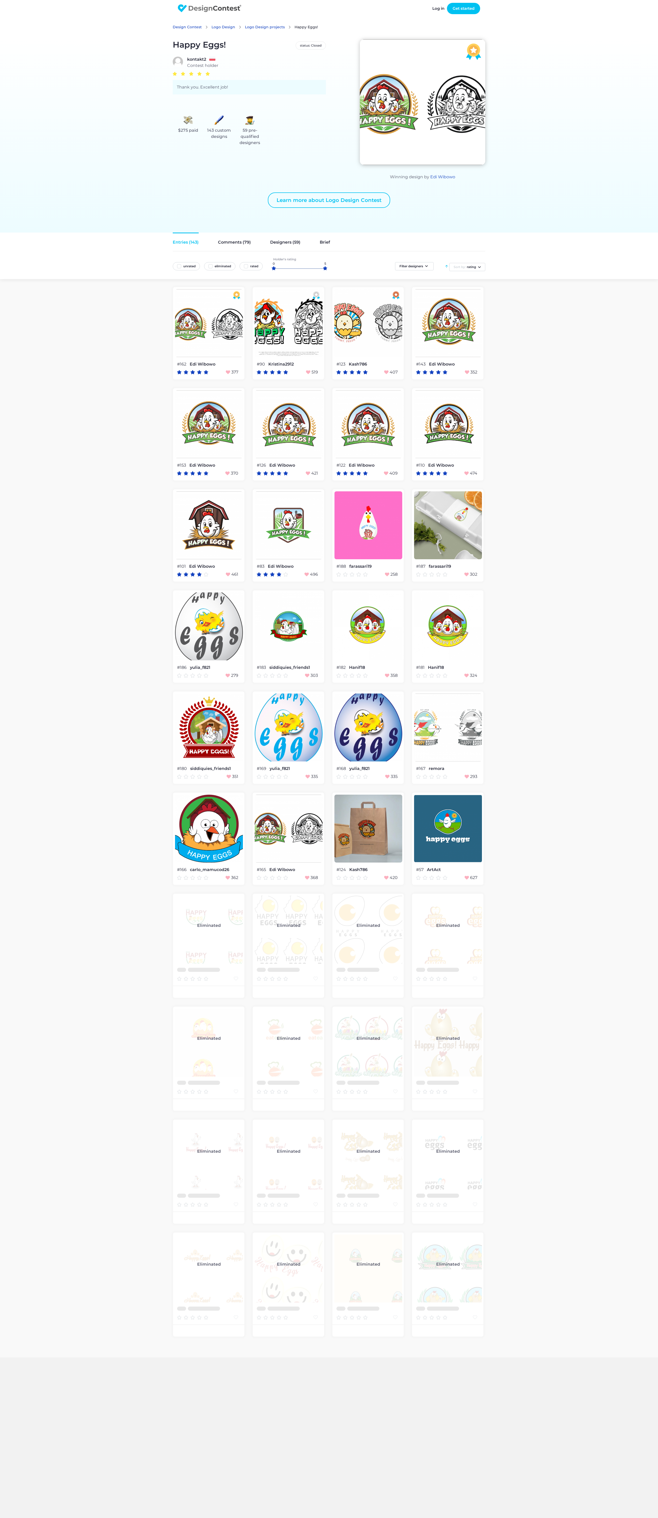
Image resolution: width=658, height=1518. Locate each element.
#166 (182, 869)
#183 (262, 667)
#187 (421, 566)
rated (254, 266)
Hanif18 (357, 667)
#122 (341, 465)
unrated (189, 266)
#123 (341, 364)
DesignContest (209, 8)
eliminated (223, 266)
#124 (341, 869)
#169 (262, 768)
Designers (285, 242)
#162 (182, 364)
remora (436, 769)
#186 (182, 667)
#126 (262, 465)
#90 (261, 364)
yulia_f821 (200, 667)
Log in (438, 8)
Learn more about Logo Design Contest (329, 200)
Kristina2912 (281, 364)
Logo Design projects (265, 27)
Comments (234, 242)
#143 (421, 364)
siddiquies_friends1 (289, 667)
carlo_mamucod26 (209, 870)
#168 (341, 768)
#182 (341, 667)
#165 (262, 869)
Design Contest (187, 27)
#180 (182, 768)
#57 (420, 869)
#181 (421, 667)
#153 (182, 465)
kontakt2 (196, 59)
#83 (261, 566)
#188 (341, 566)
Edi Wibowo (442, 176)
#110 (421, 465)
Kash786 (358, 364)
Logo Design (223, 27)
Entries (186, 242)
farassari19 (360, 566)
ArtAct (434, 870)
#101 (182, 566)
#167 (421, 768)
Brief (325, 242)
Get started (463, 8)
